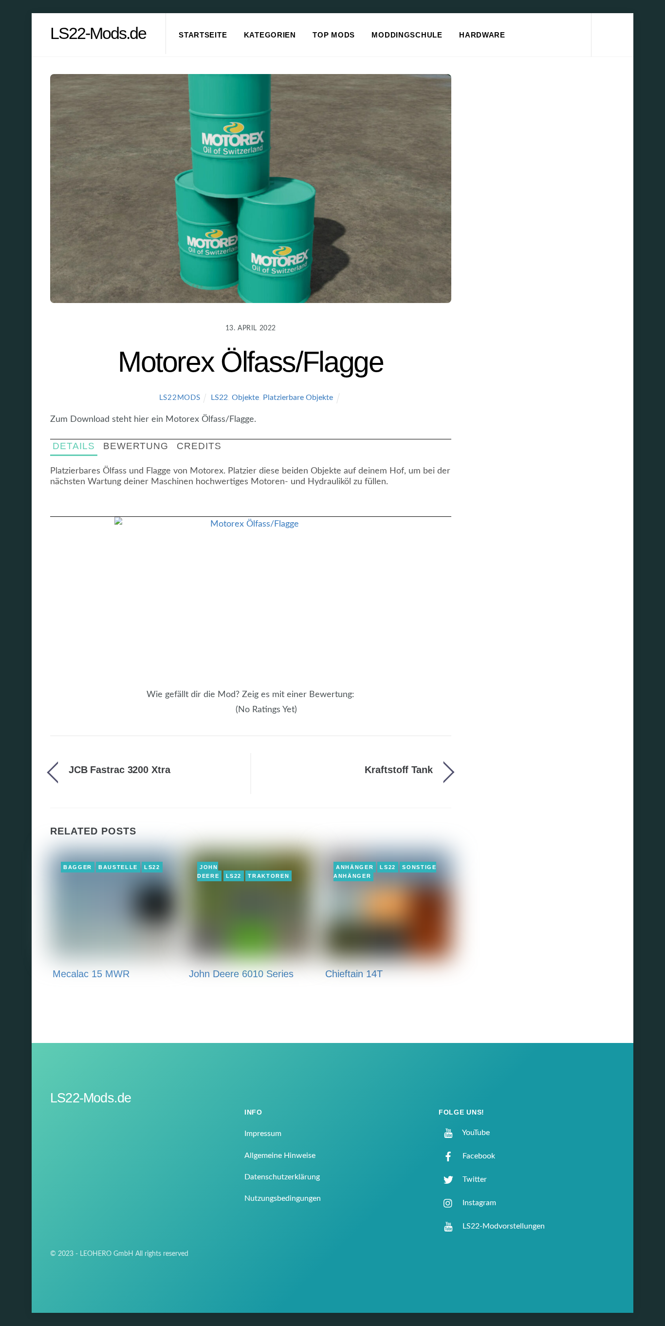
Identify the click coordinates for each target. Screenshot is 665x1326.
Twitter (474, 1179)
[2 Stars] (213, 715)
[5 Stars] (230, 715)
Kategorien (270, 35)
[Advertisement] (547, 236)
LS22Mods (180, 397)
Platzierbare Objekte (298, 397)
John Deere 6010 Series (241, 973)
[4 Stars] (224, 715)
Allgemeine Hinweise (279, 1155)
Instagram (478, 1203)
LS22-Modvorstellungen (503, 1226)
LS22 (219, 397)
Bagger (77, 867)
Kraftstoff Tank (398, 769)
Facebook (478, 1156)
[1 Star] (207, 715)
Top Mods (334, 35)
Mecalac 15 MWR (91, 973)
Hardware (482, 35)
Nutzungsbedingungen (282, 1198)
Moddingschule (407, 35)
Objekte (245, 397)
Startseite (203, 35)
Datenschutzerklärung (282, 1177)
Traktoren (268, 876)
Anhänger (354, 867)
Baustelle (118, 867)
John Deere (208, 871)
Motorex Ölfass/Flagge (251, 362)
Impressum (262, 1133)
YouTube (475, 1133)
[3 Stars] (219, 715)
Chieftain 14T (354, 973)
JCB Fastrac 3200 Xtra (119, 769)
